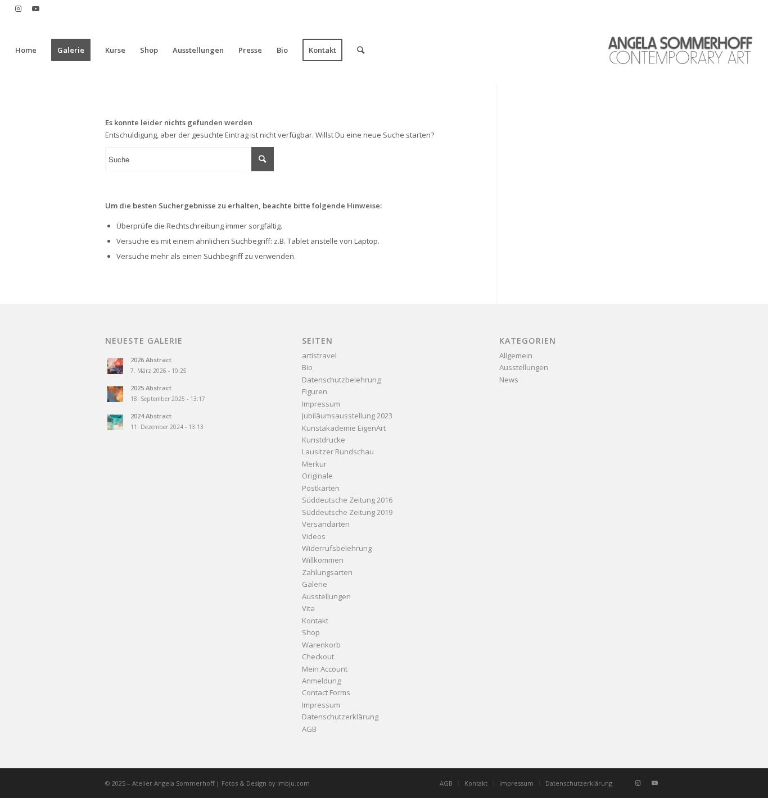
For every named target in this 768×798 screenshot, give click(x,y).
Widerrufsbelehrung (337, 548)
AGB (309, 729)
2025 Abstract (150, 388)
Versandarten (326, 524)
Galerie (314, 584)
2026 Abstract (150, 359)
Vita (308, 608)
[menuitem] (26, 50)
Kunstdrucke (323, 440)
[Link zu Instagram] (18, 8)
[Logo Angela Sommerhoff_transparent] (680, 50)
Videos (314, 536)
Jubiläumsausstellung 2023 (347, 416)
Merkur (314, 464)
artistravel (319, 355)
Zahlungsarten (327, 572)
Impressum (321, 404)
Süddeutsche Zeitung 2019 (347, 512)
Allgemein (515, 355)
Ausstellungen (326, 596)
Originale (317, 476)
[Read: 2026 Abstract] (115, 366)
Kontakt (315, 620)
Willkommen (323, 560)
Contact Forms (326, 692)
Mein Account (324, 669)
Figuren (314, 391)
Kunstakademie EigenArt (344, 428)
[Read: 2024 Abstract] (115, 422)
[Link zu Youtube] (35, 8)
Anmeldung (321, 681)
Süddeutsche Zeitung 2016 (347, 500)
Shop (311, 632)
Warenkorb (321, 645)
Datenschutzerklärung (340, 717)
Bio (307, 367)
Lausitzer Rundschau (338, 451)
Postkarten (321, 488)
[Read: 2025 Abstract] (115, 394)
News (508, 380)
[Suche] (361, 50)
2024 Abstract (150, 416)
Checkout (318, 656)
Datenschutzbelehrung (341, 380)
